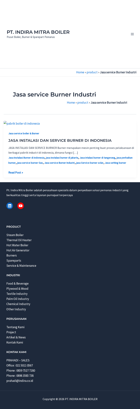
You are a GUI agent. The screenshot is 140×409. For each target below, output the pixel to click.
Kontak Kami (14, 342)
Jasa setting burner (115, 162)
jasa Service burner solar (89, 162)
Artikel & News (16, 337)
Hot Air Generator (17, 250)
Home (80, 72)
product (92, 72)
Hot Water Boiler (17, 245)
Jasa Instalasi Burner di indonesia (26, 157)
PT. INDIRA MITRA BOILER (38, 32)
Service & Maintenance (21, 266)
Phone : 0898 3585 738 (20, 376)
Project (11, 332)
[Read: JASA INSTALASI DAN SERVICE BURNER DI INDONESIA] (22, 123)
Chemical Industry (18, 304)
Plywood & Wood (17, 289)
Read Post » (15, 172)
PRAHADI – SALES (18, 360)
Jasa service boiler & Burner (23, 133)
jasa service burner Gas (30, 162)
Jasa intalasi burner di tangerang (97, 157)
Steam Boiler (15, 235)
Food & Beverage (17, 283)
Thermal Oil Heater (19, 240)
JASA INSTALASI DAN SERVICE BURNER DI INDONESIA (60, 140)
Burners (11, 255)
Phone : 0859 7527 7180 (20, 371)
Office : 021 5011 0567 (19, 365)
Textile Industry (17, 294)
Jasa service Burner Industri (59, 162)
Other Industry (16, 309)
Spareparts (13, 260)
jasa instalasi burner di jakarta (62, 157)
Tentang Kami (15, 327)
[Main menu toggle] (132, 34)
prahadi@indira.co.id (19, 381)
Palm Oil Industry (17, 299)
